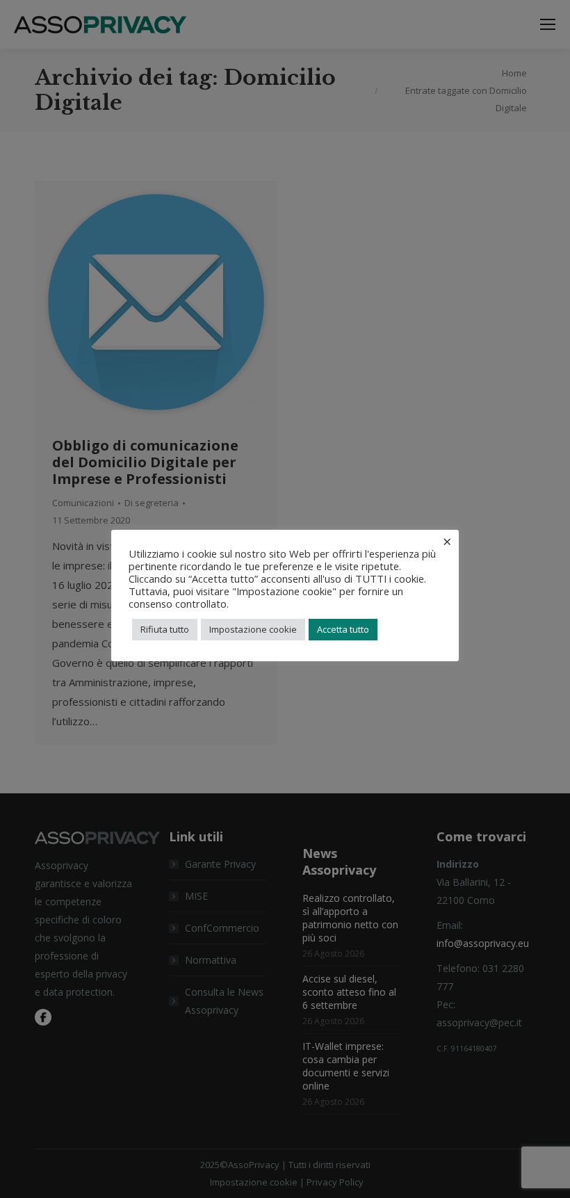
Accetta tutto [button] (343, 629)
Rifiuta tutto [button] (164, 629)
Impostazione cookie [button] (253, 629)
